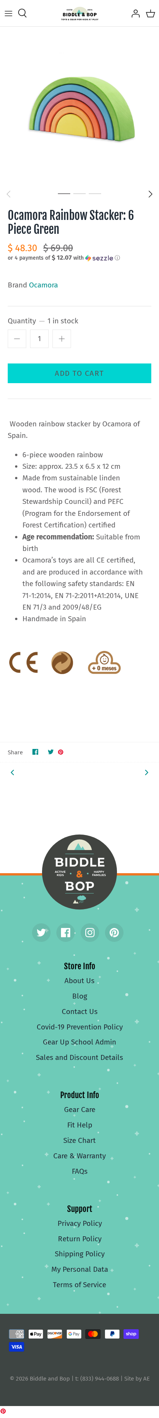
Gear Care (79, 1109)
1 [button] (64, 193)
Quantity (43, 320)
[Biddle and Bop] (80, 13)
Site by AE (137, 1378)
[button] (79, 258)
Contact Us (80, 1011)
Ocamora (43, 285)
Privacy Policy (80, 1223)
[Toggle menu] (8, 13)
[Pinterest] (114, 932)
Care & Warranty (79, 1155)
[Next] (150, 194)
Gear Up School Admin (79, 1042)
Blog (79, 996)
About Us (79, 980)
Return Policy (79, 1238)
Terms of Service (79, 1284)
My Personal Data (79, 1269)
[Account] (133, 13)
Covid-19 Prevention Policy (80, 1027)
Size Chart (79, 1140)
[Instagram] (90, 932)
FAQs (80, 1171)
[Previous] (8, 194)
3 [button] (95, 193)
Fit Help (79, 1125)
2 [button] (79, 193)
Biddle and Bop (79, 872)
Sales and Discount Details (79, 1057)
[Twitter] (41, 932)
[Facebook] (65, 932)
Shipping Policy (80, 1253)
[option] (79, 106)
